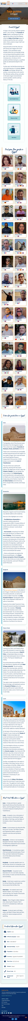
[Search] (26, 4)
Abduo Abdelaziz (6, 184)
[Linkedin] (8, 1013)
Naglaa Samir (5, 406)
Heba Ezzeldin (5, 167)
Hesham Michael (6, 234)
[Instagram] (4, 1013)
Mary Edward (18, 371)
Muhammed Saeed (7, 354)
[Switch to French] (13, 3)
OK (12, 1019)
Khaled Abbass (19, 184)
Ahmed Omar (5, 336)
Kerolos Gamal (19, 167)
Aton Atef (17, 201)
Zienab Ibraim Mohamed (5, 302)
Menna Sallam (18, 234)
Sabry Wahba (5, 201)
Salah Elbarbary (6, 218)
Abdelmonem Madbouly (18, 337)
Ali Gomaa (17, 302)
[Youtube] (10, 1013)
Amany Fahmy (5, 371)
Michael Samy (18, 268)
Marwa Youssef (6, 268)
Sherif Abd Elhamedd (5, 388)
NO (16, 1019)
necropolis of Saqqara (11, 590)
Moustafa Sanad (19, 388)
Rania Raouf (18, 251)
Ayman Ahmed (6, 285)
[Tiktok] (6, 1013)
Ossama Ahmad (6, 251)
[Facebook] (2, 1013)
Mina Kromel (18, 354)
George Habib (18, 285)
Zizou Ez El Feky (19, 218)
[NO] (26, 1017)
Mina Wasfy (18, 406)
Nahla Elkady (18, 319)
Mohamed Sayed (6, 319)
